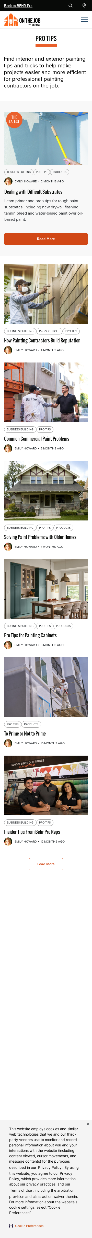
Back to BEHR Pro (18, 5)
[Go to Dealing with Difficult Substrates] (46, 137)
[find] (85, 5)
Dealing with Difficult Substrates (33, 192)
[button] (26, 1226)
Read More (46, 239)
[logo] (30, 19)
